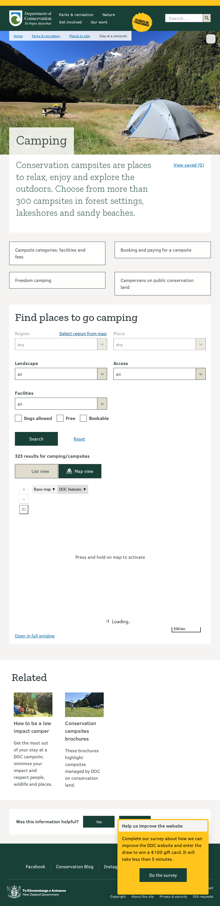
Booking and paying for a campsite (156, 250)
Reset (79, 439)
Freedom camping (33, 280)
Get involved (70, 22)
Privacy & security (173, 896)
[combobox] (61, 374)
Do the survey (163, 875)
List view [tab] (40, 471)
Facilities (24, 393)
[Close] (202, 825)
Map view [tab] (83, 471)
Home (18, 35)
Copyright (118, 896)
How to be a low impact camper (32, 727)
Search (36, 439)
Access (120, 363)
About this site (142, 896)
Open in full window (35, 636)
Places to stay (79, 35)
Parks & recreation (76, 14)
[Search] (207, 18)
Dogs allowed (38, 418)
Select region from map (83, 333)
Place (119, 333)
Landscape (26, 363)
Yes (99, 821)
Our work (99, 22)
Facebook (35, 866)
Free (70, 418)
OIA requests (203, 896)
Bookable (99, 418)
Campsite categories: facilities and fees (50, 253)
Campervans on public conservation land (157, 283)
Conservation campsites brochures (80, 731)
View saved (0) (189, 165)
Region (22, 333)
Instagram (114, 866)
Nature (109, 14)
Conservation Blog (74, 866)
